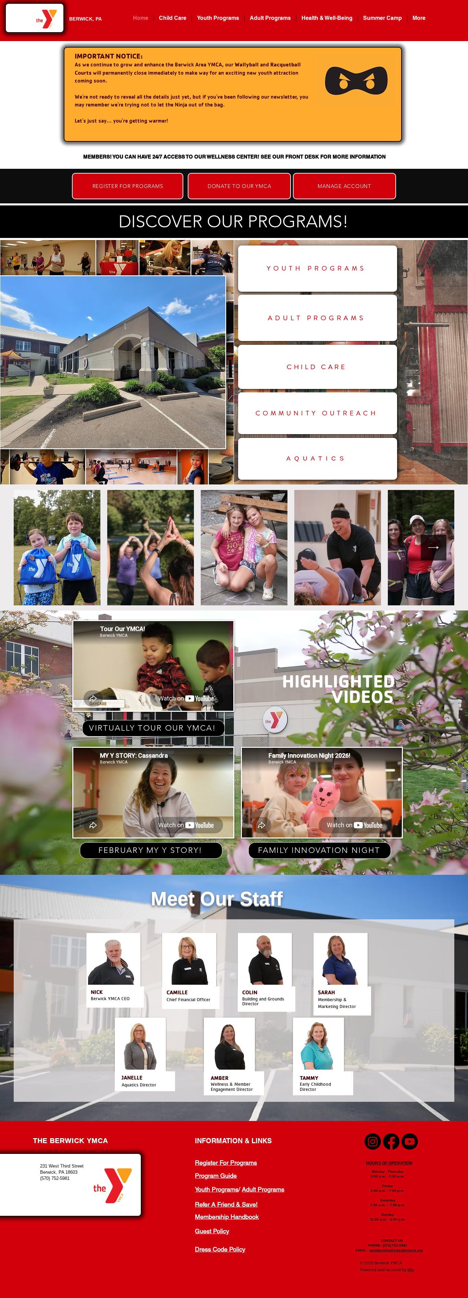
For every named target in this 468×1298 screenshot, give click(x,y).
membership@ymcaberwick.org (396, 1250)
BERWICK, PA (85, 19)
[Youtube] (410, 1141)
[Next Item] (433, 547)
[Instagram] (373, 1141)
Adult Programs (263, 1189)
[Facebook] (391, 1141)
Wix (410, 1270)
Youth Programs (216, 1189)
